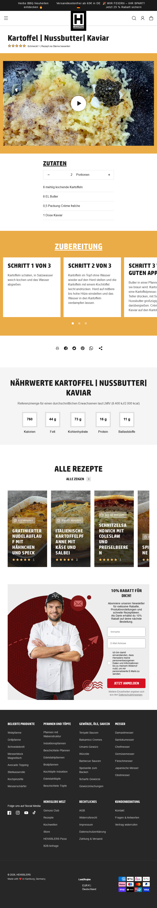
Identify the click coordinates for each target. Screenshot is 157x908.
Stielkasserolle (16, 772)
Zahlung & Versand (90, 838)
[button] (6, 18)
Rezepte (48, 817)
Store (46, 831)
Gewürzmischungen (91, 786)
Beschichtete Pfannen (56, 750)
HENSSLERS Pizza (55, 838)
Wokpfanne (14, 732)
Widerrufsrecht (88, 817)
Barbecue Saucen (90, 760)
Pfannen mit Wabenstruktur (52, 734)
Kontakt (119, 810)
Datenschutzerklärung (92, 831)
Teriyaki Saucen (88, 732)
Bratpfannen (50, 764)
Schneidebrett (16, 746)
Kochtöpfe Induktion (55, 771)
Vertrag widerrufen (126, 824)
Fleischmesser (124, 760)
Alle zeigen (75, 479)
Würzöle (84, 753)
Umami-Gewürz (88, 746)
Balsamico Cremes (90, 739)
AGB (82, 810)
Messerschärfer (17, 786)
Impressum (86, 824)
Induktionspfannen (54, 743)
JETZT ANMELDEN (126, 683)
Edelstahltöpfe (52, 778)
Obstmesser (122, 775)
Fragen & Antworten (127, 817)
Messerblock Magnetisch (15, 755)
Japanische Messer (127, 768)
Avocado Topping (18, 764)
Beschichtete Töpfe (55, 785)
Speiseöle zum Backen (88, 770)
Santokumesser (124, 739)
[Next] (140, 528)
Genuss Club (51, 810)
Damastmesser (124, 732)
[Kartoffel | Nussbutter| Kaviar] (78, 103)
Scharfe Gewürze (89, 779)
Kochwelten (50, 824)
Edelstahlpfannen (54, 757)
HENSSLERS (23, 874)
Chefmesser (122, 746)
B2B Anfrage (51, 845)
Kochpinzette (15, 779)
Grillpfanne (14, 739)
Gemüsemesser (124, 753)
